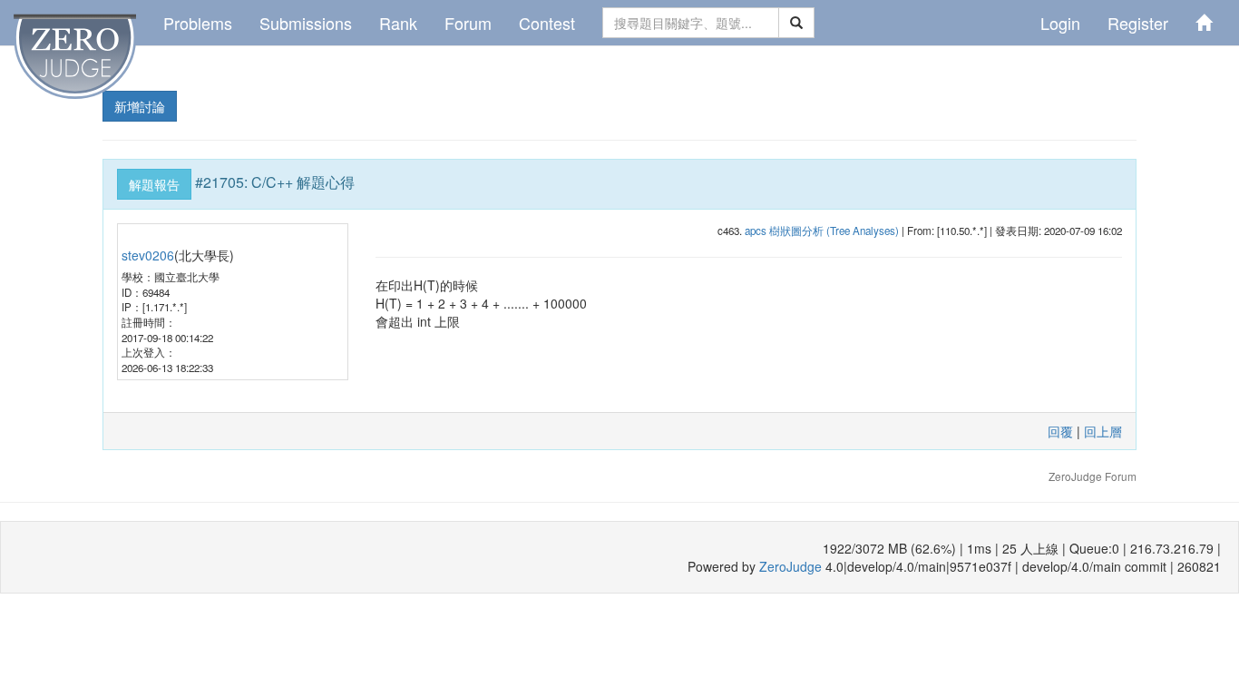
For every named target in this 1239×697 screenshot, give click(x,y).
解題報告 (154, 184)
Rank (398, 22)
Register (1137, 22)
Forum (468, 22)
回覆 (1060, 431)
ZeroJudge (790, 566)
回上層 (1103, 431)
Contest (547, 22)
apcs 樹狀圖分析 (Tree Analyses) (822, 230)
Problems (197, 22)
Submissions (305, 22)
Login (1060, 22)
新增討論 (139, 106)
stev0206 (148, 255)
